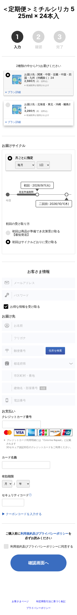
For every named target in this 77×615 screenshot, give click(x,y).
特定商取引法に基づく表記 (50, 601)
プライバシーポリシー (38, 608)
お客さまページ (20, 601)
